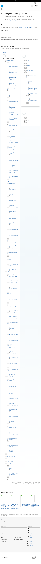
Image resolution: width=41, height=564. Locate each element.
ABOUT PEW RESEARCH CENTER (5, 547)
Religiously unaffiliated (26, 110)
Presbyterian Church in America (13, 140)
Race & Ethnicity (3, 535)
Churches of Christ (11, 187)
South (28, 27)
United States (3, 28)
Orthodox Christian (10, 458)
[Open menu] (32, 6)
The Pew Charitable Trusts (34, 549)
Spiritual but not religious (32, 86)
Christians (4, 52)
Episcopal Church (11, 325)
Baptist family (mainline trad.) (13, 274)
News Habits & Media (17, 537)
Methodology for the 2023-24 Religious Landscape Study (15, 506)
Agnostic (28, 120)
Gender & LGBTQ (3, 541)
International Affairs (4, 530)
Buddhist (28, 65)
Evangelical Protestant (10, 60)
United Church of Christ (12, 347)
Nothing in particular (30, 122)
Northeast (24, 27)
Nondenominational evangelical (13, 101)
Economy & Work (17, 530)
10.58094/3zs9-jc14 (5, 515)
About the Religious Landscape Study (25, 505)
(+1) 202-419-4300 (3, 524)
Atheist (28, 117)
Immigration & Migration (5, 533)
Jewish (28, 60)
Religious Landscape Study (10, 5)
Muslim (28, 63)
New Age (30, 95)
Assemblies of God (11, 149)
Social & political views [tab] (19, 487)
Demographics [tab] (3, 487)
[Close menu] (35, 3)
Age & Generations (4, 539)
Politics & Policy (3, 528)
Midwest (20, 27)
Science (15, 533)
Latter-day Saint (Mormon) (11, 456)
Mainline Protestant (10, 271)
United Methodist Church (12, 286)
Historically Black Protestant (11, 376)
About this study (13, 20)
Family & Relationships (18, 528)
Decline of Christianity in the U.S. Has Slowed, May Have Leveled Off (5, 507)
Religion (2, 537)
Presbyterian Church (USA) (13, 316)
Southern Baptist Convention (13, 66)
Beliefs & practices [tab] (11, 487)
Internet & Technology (18, 535)
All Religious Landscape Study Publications (35, 506)
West (31, 27)
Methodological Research (18, 539)
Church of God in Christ (12, 427)
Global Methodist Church (12, 91)
